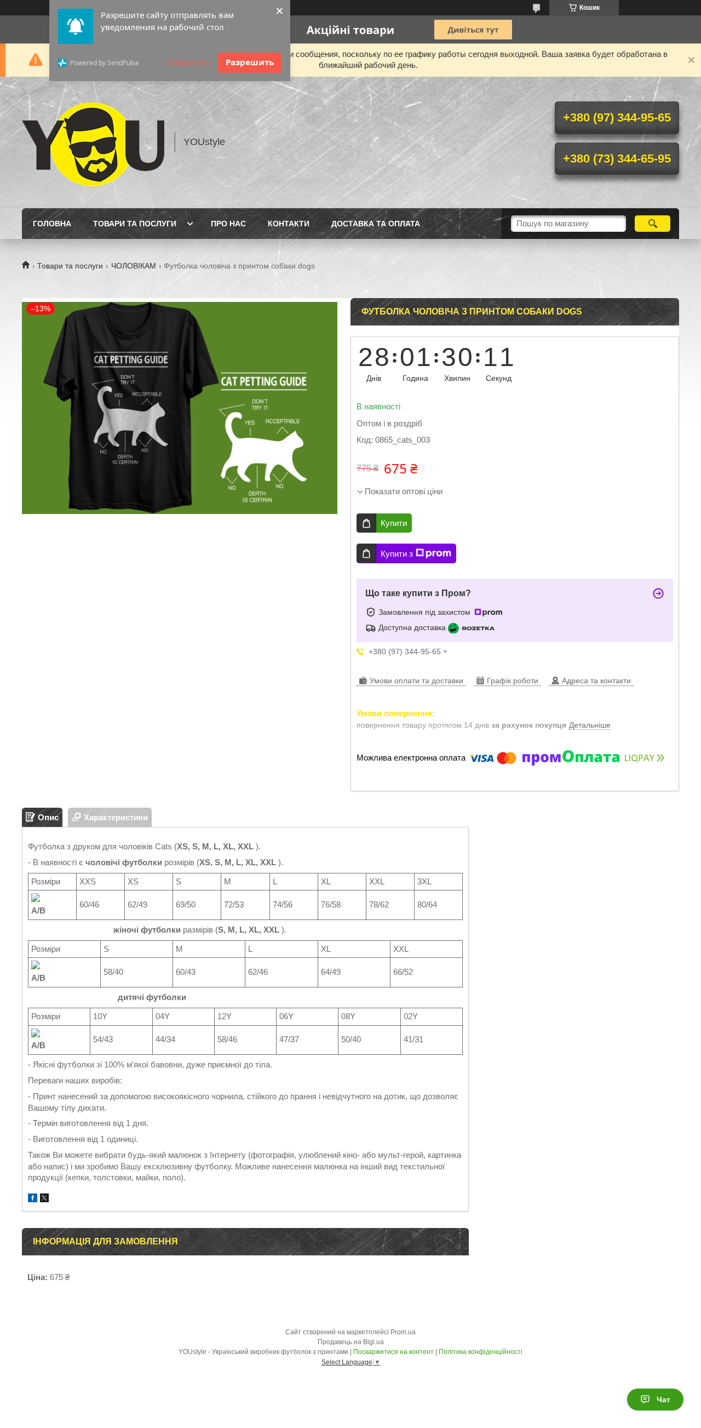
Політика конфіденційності (480, 1352)
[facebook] (32, 1199)
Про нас (228, 223)
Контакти (288, 223)
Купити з (397, 553)
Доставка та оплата (375, 223)
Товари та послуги (134, 223)
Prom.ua (403, 1332)
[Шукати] (652, 223)
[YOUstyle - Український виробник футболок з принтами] (93, 142)
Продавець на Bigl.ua (351, 1342)
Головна (52, 223)
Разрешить (250, 61)
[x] (44, 1199)
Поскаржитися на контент (393, 1352)
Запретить (188, 61)
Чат (663, 1399)
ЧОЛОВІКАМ (133, 265)
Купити (394, 523)
